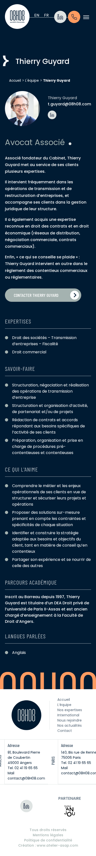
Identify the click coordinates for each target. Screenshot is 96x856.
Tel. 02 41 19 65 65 (23, 767)
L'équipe (32, 80)
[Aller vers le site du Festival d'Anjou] (69, 810)
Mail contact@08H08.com (26, 776)
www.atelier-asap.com (57, 845)
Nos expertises (69, 709)
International (68, 715)
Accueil (15, 80)
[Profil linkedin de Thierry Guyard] (52, 115)
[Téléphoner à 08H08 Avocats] (74, 17)
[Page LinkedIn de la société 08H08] (26, 805)
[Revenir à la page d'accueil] (17, 17)
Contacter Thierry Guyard (36, 295)
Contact (64, 730)
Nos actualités (69, 725)
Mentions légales (48, 835)
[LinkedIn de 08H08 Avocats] (60, 17)
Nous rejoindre (69, 720)
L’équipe (64, 704)
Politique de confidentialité (48, 840)
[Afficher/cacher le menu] (86, 17)
